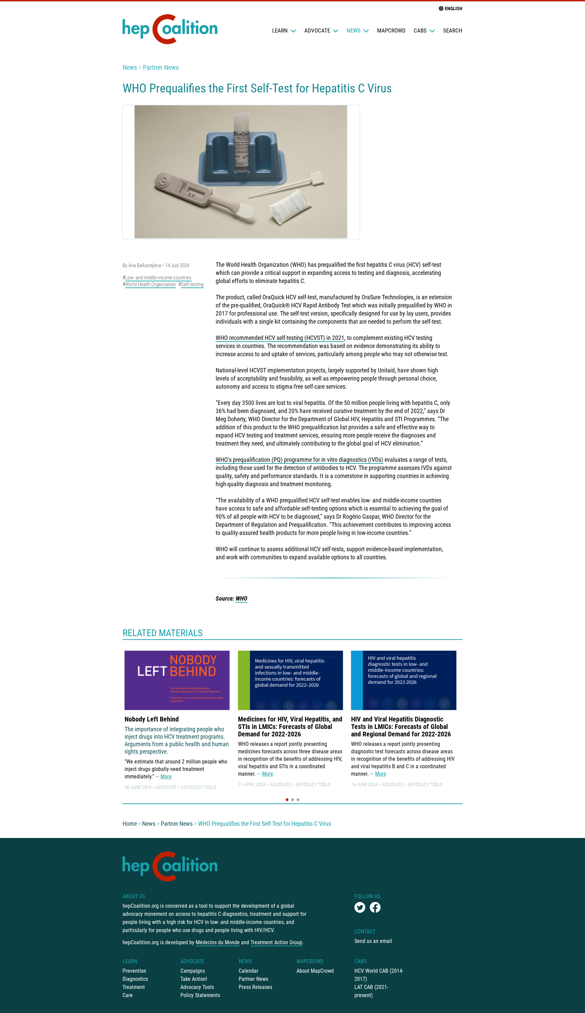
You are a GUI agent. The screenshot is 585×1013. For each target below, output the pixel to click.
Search (452, 30)
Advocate (317, 30)
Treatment (134, 987)
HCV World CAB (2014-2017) (379, 975)
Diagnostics (135, 979)
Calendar (248, 971)
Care (128, 995)
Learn (280, 30)
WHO (241, 598)
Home (130, 823)
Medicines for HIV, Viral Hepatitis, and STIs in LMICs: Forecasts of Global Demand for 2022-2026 (290, 726)
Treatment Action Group (276, 942)
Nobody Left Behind (152, 719)
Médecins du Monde (218, 942)
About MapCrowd (315, 971)
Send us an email (373, 941)
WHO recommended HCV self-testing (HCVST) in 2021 (280, 337)
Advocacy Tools (198, 787)
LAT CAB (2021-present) (371, 991)
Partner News (161, 67)
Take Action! (193, 979)
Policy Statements (200, 995)
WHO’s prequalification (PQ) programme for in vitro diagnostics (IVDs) (299, 459)
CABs (420, 30)
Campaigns (192, 971)
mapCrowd (391, 30)
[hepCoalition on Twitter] (359, 907)
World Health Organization (150, 284)
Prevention (134, 971)
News (354, 30)
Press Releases (255, 987)
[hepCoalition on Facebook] (375, 907)
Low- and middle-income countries (158, 278)
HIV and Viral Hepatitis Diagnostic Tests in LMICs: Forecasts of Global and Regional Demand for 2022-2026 (401, 726)
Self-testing (192, 284)
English (453, 8)
